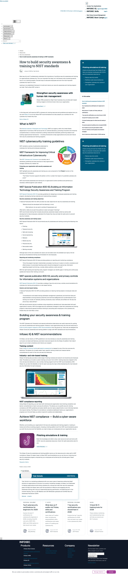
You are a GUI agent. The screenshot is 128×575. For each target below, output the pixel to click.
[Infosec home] (6, 21)
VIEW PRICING (42, 446)
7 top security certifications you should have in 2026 (94, 115)
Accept (111, 572)
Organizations (9, 31)
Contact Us (72, 11)
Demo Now (41, 106)
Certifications (8, 33)
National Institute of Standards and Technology (34, 128)
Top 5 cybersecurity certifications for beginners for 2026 (30, 507)
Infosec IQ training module (30, 348)
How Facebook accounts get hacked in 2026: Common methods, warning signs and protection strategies (93, 129)
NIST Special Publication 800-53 (29, 283)
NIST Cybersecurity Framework (30, 159)
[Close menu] (18, 21)
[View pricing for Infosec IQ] (86, 64)
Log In (99, 9)
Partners (77, 11)
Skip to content (4, 1)
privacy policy (92, 562)
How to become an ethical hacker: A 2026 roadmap (93, 134)
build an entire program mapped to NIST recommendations (35, 327)
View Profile (71, 476)
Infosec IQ (26, 114)
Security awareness (25, 55)
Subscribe (93, 556)
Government (8, 28)
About (7, 38)
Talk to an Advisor (9, 43)
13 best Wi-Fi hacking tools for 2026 (90, 117)
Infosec (21, 51)
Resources (8, 36)
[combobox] (11, 41)
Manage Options (98, 572)
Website (24, 496)
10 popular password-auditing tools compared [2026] (94, 125)
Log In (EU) (104, 9)
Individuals (8, 26)
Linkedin (29, 496)
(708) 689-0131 (64, 11)
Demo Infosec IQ (24, 119)
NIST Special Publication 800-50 (29, 194)
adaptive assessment (45, 348)
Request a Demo (24, 462)
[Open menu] (14, 21)
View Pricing (87, 89)
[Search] (20, 41)
